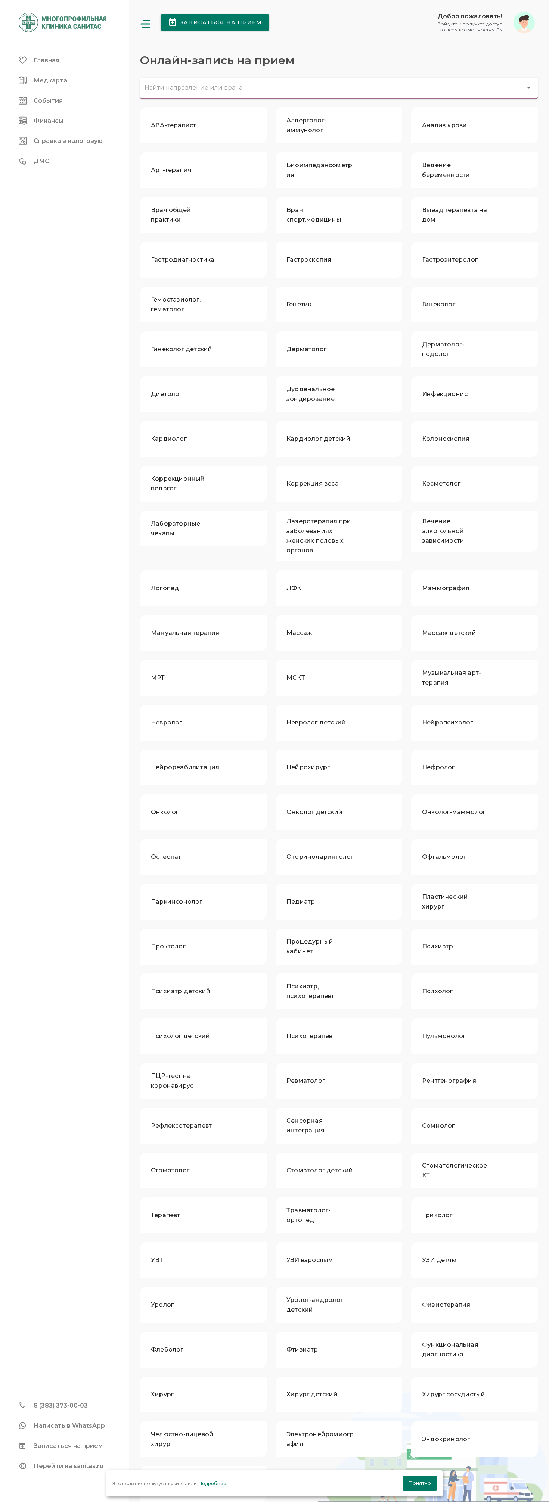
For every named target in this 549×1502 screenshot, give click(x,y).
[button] (486, 22)
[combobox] (339, 88)
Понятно (420, 1483)
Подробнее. (213, 1483)
